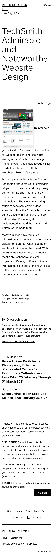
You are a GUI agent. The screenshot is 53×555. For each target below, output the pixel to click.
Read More (9, 476)
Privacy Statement (12, 537)
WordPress (30, 543)
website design (17, 302)
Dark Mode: (41, 551)
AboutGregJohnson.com (28, 335)
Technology (44, 103)
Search (42, 492)
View (18, 435)
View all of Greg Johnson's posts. (18, 341)
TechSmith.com (23, 159)
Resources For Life (18, 531)
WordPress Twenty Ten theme (20, 172)
